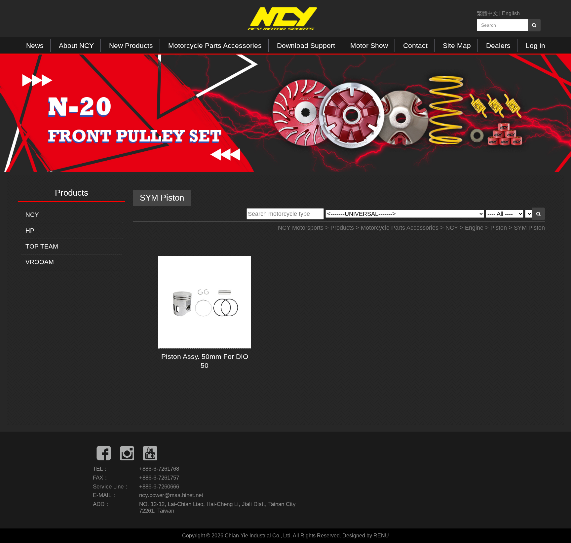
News (35, 45)
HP (29, 230)
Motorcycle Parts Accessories (215, 45)
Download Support (306, 45)
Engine (474, 227)
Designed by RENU (365, 535)
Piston (498, 227)
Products (342, 227)
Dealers (498, 45)
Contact (415, 45)
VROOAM (39, 261)
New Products (131, 45)
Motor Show (369, 45)
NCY (32, 214)
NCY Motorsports (301, 227)
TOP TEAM (41, 246)
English (511, 13)
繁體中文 (487, 13)
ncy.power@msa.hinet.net (171, 495)
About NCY (76, 45)
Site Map (457, 45)
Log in (535, 45)
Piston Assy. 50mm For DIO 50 (204, 361)
